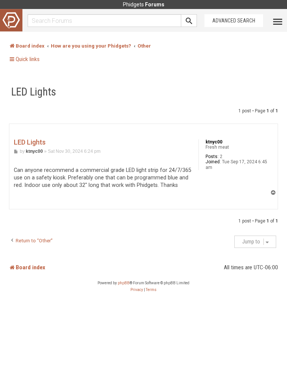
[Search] (189, 20)
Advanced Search (233, 21)
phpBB (124, 283)
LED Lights (33, 91)
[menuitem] (136, 290)
